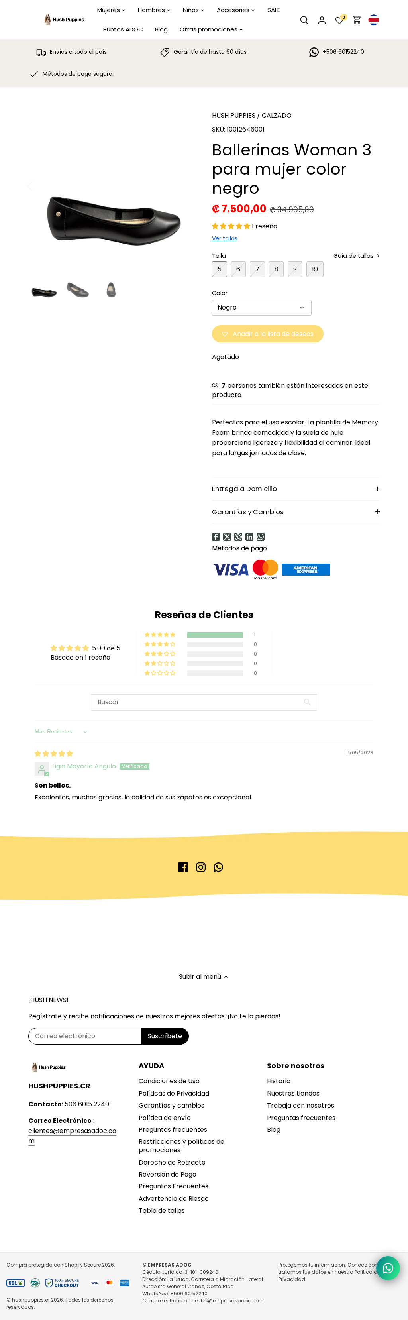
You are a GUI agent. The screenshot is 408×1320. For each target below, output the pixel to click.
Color (220, 293)
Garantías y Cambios (248, 512)
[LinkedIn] (249, 537)
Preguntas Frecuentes (173, 1186)
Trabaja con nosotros (300, 1105)
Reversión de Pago (167, 1174)
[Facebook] (216, 537)
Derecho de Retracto (172, 1162)
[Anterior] (40, 185)
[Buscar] (304, 20)
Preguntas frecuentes (173, 1129)
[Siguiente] (181, 185)
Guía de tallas (354, 256)
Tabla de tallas (162, 1210)
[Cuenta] (322, 20)
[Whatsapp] (261, 537)
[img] (54, 753)
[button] (232, 226)
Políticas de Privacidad (174, 1093)
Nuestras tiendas (293, 1093)
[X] (227, 537)
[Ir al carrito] (357, 20)
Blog (273, 1129)
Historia (278, 1081)
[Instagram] (201, 867)
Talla (219, 256)
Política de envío (165, 1117)
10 (315, 269)
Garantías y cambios (171, 1105)
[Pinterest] (238, 537)
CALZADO (277, 115)
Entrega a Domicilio (244, 488)
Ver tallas (224, 238)
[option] (110, 185)
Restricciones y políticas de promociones (181, 1146)
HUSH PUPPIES (233, 115)
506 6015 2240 (87, 1104)
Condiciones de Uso (169, 1081)
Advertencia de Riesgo (174, 1198)
